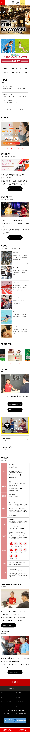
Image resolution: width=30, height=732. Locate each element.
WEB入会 (22, 730)
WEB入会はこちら (13, 404)
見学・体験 (7, 730)
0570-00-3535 (13, 502)
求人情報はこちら (13, 672)
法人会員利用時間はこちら (14, 488)
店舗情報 (5, 68)
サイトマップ (20, 701)
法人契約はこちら (7, 625)
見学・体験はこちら (14, 410)
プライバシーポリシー (7, 701)
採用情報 (4, 697)
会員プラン (19, 68)
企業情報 (19, 692)
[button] (4, 134)
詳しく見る (12, 188)
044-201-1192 (23, 508)
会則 (3, 692)
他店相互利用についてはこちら (15, 528)
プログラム (19, 72)
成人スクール (25, 321)
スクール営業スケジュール (14, 526)
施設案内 (5, 72)
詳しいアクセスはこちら (14, 474)
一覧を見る (12, 109)
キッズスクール (17, 321)
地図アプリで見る (13, 477)
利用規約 (19, 697)
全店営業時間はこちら (13, 490)
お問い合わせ (13, 515)
